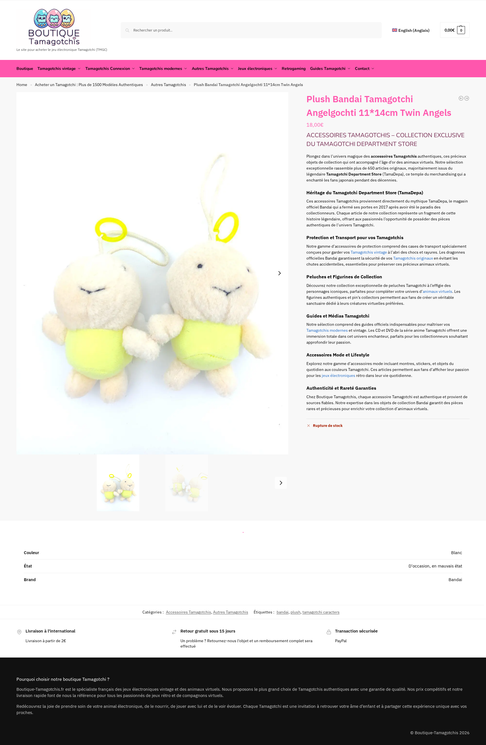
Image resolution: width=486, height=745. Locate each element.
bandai (283, 612)
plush (295, 612)
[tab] (243, 530)
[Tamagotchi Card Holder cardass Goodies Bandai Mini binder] (467, 98)
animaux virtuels (437, 291)
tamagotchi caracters (321, 612)
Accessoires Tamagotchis (188, 612)
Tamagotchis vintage (369, 252)
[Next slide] (279, 273)
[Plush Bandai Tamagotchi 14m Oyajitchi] (461, 98)
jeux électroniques (338, 375)
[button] (455, 30)
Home (21, 84)
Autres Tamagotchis (168, 84)
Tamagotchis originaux (413, 258)
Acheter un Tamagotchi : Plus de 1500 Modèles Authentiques (89, 84)
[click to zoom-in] (152, 273)
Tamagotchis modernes (327, 330)
